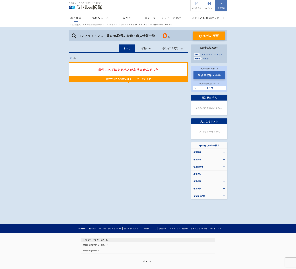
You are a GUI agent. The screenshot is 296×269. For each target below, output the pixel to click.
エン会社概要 (80, 228)
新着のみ (146, 48)
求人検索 (76, 18)
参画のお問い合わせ (199, 228)
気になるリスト (102, 18)
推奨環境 (162, 228)
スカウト (128, 18)
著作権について (150, 228)
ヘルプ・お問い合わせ (179, 228)
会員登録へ (211, 75)
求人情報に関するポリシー (110, 228)
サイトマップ (215, 228)
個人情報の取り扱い (132, 228)
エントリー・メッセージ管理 (163, 18)
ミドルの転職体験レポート (209, 18)
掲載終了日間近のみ (172, 48)
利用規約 (92, 228)
